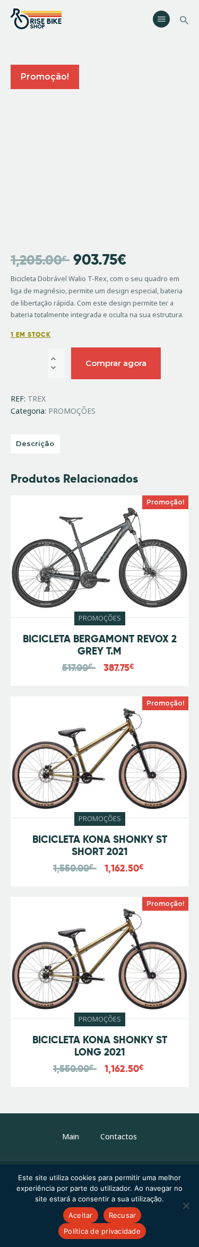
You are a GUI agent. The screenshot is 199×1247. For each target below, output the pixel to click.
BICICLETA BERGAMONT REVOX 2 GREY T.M (100, 645)
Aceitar (80, 1215)
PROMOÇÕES (72, 411)
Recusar (122, 1215)
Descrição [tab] (35, 443)
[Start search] (184, 20)
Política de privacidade (102, 1231)
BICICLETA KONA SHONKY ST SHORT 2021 (99, 846)
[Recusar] (185, 1205)
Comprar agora (115, 363)
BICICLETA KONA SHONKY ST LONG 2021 (99, 1046)
